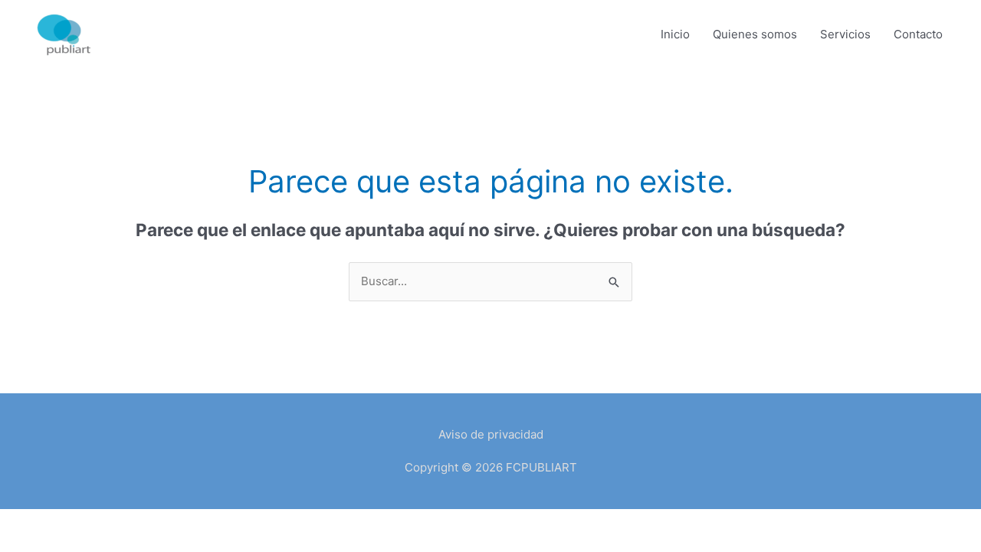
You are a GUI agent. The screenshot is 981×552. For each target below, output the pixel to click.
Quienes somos (755, 34)
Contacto (918, 34)
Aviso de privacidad (490, 434)
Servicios (845, 34)
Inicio (675, 34)
